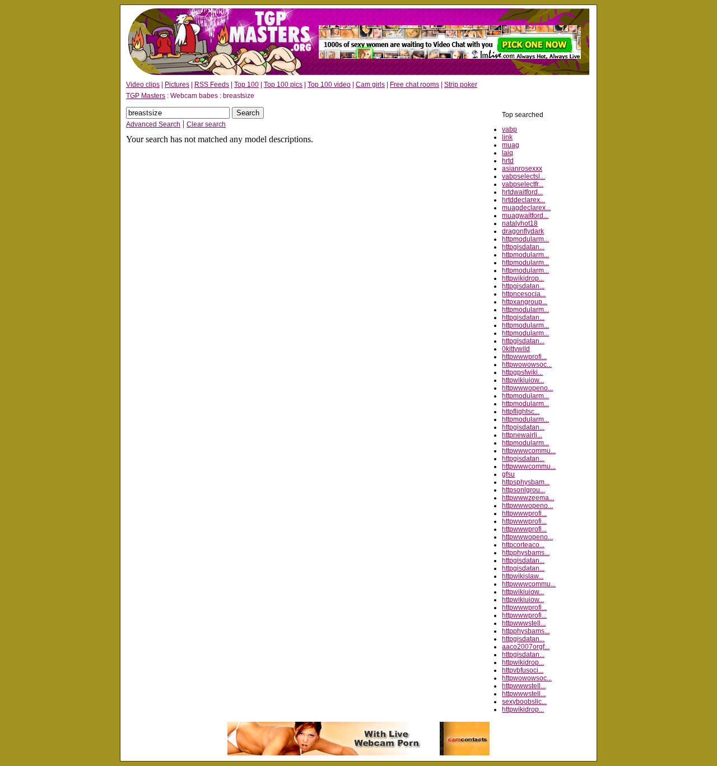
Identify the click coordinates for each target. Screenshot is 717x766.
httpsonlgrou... (523, 490)
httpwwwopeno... (527, 388)
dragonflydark (523, 231)
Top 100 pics (283, 84)
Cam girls (370, 84)
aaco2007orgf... (526, 647)
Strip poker (460, 84)
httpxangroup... (524, 302)
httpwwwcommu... (529, 451)
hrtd (508, 161)
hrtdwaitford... (522, 192)
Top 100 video (329, 84)
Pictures (177, 84)
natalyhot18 (520, 223)
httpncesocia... (524, 294)
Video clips (143, 84)
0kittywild (516, 349)
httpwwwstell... (524, 623)
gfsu (508, 474)
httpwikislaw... (522, 576)
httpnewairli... (522, 435)
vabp (509, 129)
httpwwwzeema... (528, 498)
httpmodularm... (525, 239)
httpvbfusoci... (522, 670)
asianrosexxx (522, 168)
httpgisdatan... (523, 247)
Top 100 (246, 84)
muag (510, 145)
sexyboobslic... (524, 702)
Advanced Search (153, 124)
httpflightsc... (520, 411)
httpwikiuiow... (523, 380)
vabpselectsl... (523, 176)
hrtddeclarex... (523, 200)
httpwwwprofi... (524, 357)
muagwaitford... (525, 215)
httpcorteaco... (523, 545)
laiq (507, 153)
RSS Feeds (211, 84)
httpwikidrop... (523, 278)
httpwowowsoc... (527, 364)
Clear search (206, 124)
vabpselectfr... (522, 184)
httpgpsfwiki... (522, 372)
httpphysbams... (526, 553)
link (507, 137)
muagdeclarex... (526, 208)
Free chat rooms (414, 84)
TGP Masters (145, 96)
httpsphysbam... (526, 482)
